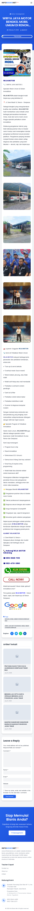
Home (13, 14)
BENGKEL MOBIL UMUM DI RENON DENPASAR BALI (17, 620)
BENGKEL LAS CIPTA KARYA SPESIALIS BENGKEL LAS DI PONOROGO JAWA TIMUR (14, 696)
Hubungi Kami (17, 833)
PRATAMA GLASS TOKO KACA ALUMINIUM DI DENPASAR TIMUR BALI (16, 668)
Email (5, 777)
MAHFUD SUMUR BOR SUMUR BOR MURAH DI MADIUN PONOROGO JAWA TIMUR (16, 724)
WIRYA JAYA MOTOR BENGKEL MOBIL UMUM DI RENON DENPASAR (17, 626)
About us (4, 871)
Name (5, 770)
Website (5, 783)
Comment (6, 751)
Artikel (4, 874)
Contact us (5, 868)
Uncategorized (20, 14)
